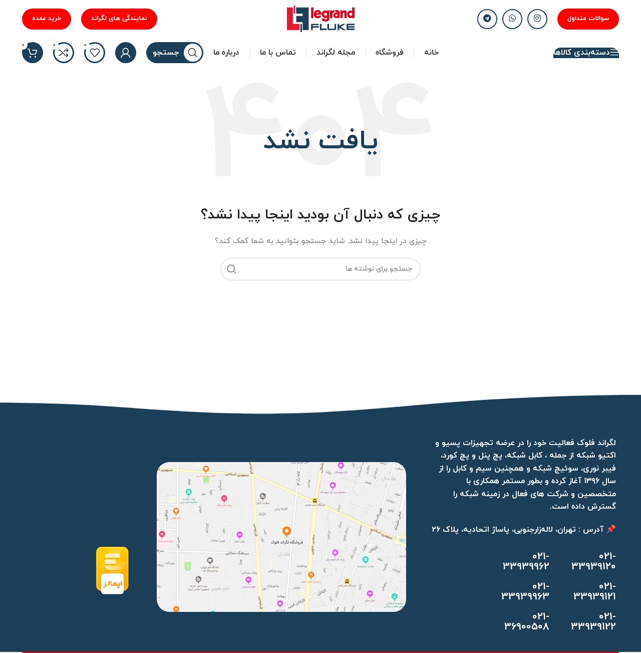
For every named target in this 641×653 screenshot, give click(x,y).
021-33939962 (526, 562)
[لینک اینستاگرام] (537, 19)
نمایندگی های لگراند (119, 18)
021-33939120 (593, 562)
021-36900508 (526, 622)
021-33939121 (594, 592)
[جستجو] (231, 269)
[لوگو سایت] (321, 18)
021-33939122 (593, 622)
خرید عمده (46, 18)
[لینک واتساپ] (512, 19)
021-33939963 (525, 592)
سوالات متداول (588, 18)
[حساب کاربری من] (125, 53)
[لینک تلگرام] (487, 19)
